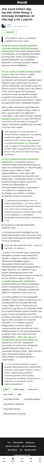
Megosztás (10, 32)
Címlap (13, 461)
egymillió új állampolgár (12, 281)
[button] (6, 389)
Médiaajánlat (12, 450)
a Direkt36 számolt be (11, 118)
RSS (21, 450)
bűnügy (9, 26)
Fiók (40, 461)
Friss (22, 461)
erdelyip (9, 25)
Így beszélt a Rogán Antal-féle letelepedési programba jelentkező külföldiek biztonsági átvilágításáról (20, 48)
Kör (31, 461)
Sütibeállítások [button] (30, 450)
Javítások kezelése (13, 446)
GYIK (9, 442)
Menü (4, 461)
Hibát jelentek (18, 442)
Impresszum (29, 442)
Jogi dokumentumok (29, 446)
